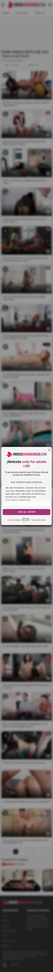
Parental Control (38, 520)
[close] (49, 450)
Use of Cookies (14, 520)
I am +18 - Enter (26, 512)
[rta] (26, 521)
